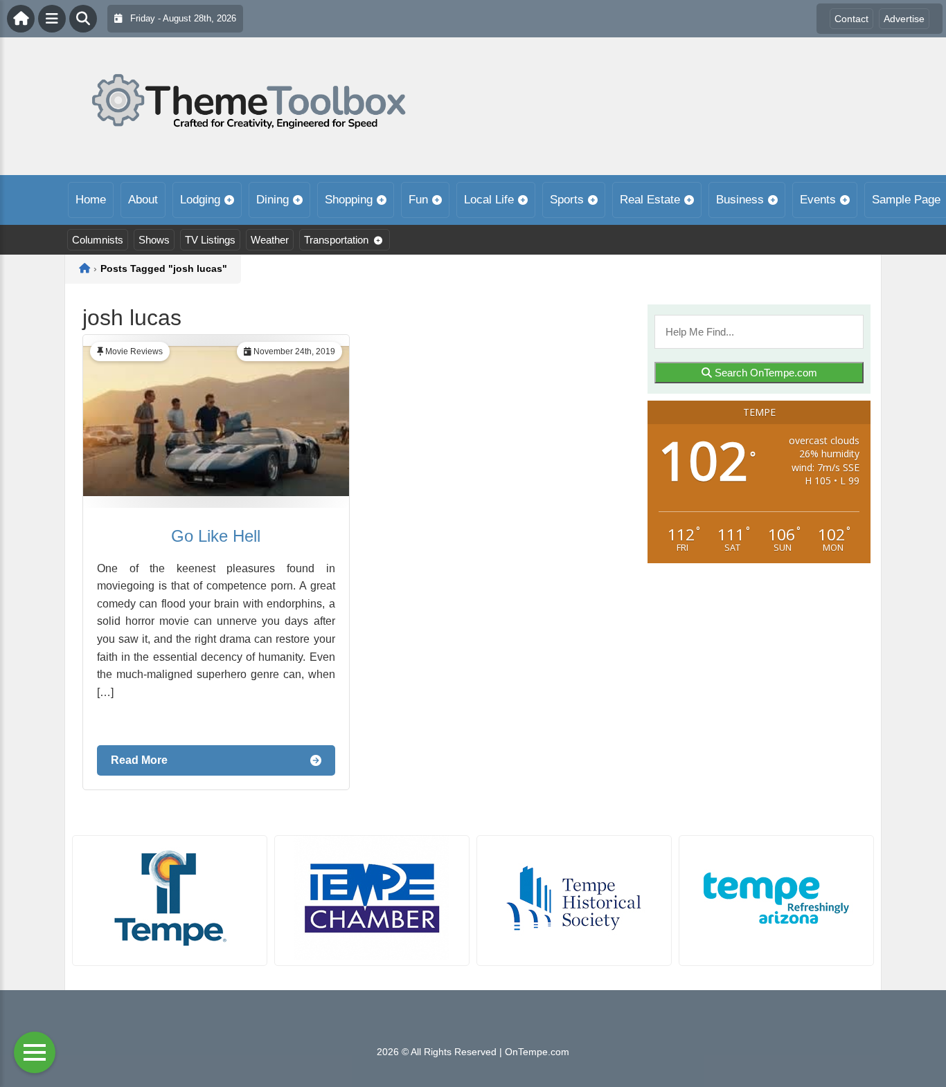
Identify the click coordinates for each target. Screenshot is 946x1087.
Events (818, 199)
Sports (567, 199)
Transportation (336, 240)
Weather (270, 240)
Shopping (349, 199)
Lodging (200, 199)
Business (740, 199)
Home (90, 199)
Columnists (97, 240)
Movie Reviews (134, 351)
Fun (418, 199)
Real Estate (650, 199)
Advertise (904, 18)
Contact (851, 18)
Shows (154, 240)
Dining (272, 199)
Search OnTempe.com (764, 372)
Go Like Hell (215, 536)
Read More (139, 760)
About (143, 199)
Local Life (489, 199)
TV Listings (210, 240)
